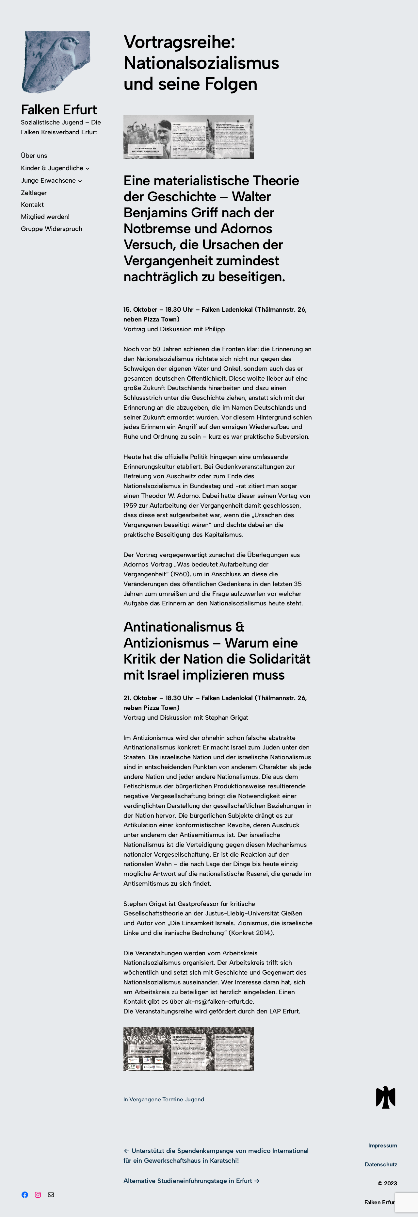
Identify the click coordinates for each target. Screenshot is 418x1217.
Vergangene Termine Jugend (166, 1099)
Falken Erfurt (58, 109)
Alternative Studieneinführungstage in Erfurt (187, 1181)
